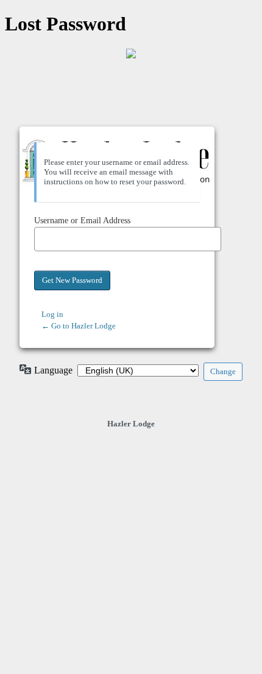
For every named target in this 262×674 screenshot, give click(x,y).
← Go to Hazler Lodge (78, 325)
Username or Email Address (82, 220)
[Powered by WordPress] (131, 53)
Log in (52, 314)
